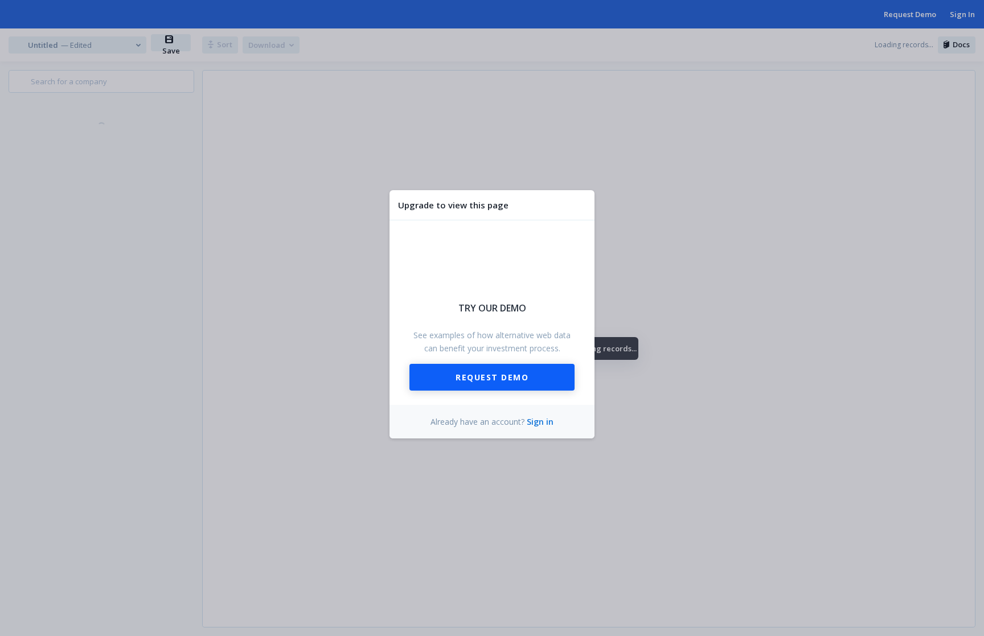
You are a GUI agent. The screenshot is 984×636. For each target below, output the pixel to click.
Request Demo (492, 377)
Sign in (540, 421)
